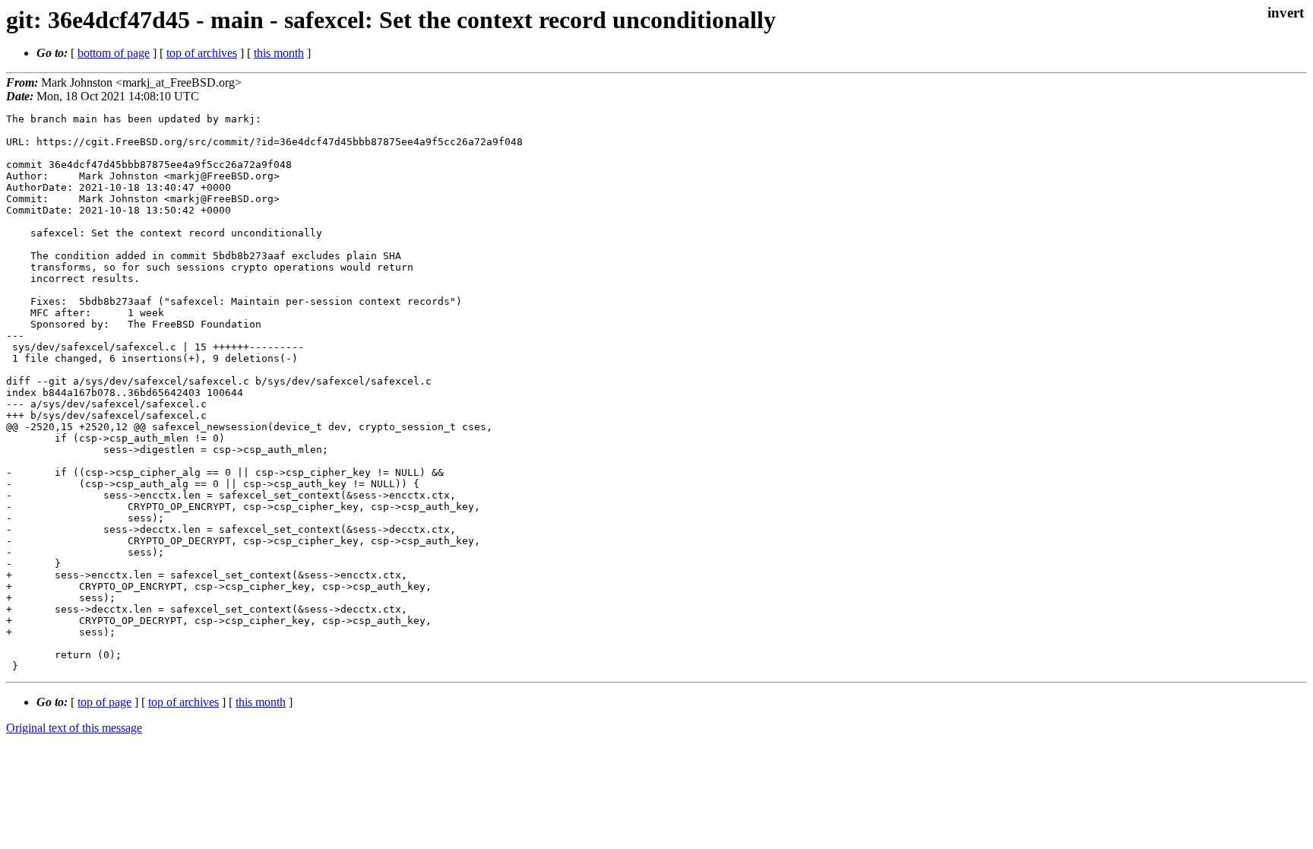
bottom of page (114, 52)
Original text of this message (74, 727)
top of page (104, 701)
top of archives (201, 52)
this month (279, 52)
